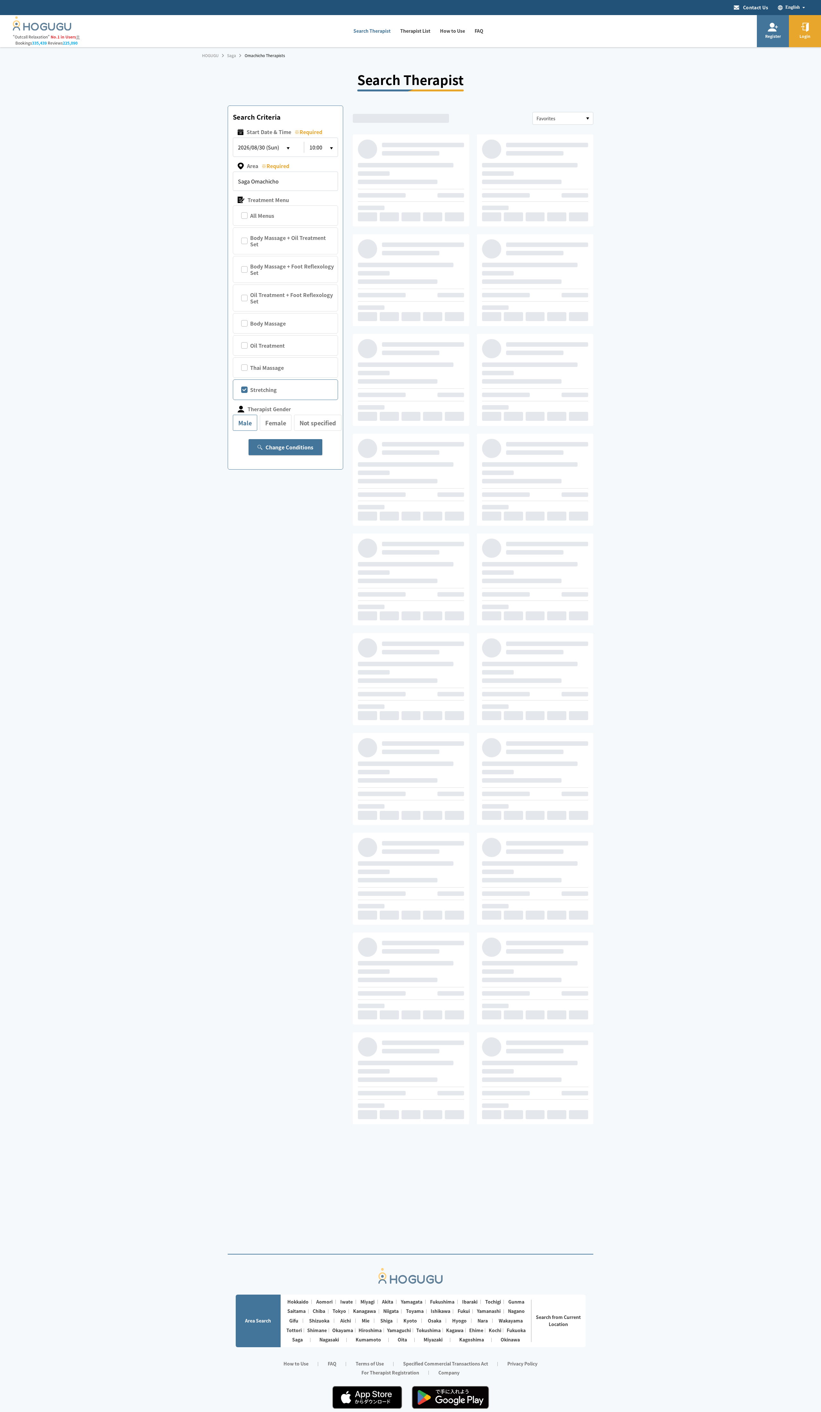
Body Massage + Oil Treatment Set (288, 241)
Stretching (263, 390)
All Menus (262, 215)
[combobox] (562, 118)
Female (275, 423)
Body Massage (268, 323)
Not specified (318, 423)
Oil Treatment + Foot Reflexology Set (291, 298)
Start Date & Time (284, 132)
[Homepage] (42, 28)
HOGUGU (210, 55)
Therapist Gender (269, 409)
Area (268, 166)
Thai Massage (267, 367)
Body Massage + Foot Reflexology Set (292, 269)
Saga (231, 55)
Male (245, 423)
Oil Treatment (267, 345)
